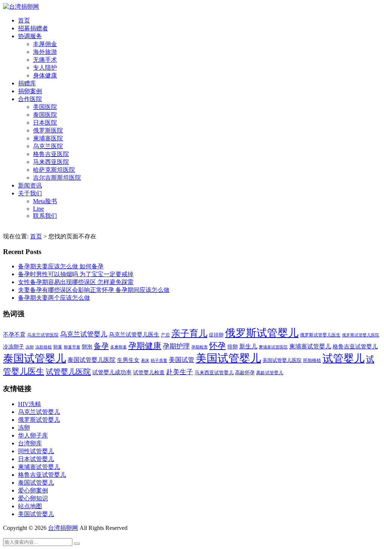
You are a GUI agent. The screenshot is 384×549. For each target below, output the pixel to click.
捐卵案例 (30, 91)
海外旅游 (45, 52)
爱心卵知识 (33, 498)
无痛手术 (45, 60)
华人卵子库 (33, 435)
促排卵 (216, 335)
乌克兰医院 (48, 146)
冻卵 (30, 347)
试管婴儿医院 (68, 371)
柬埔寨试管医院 (273, 347)
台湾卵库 (30, 443)
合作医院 (30, 99)
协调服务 (30, 36)
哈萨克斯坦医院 (54, 170)
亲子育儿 (189, 333)
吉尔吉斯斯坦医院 (57, 177)
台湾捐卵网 (63, 528)
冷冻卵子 (13, 347)
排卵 (232, 347)
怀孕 (217, 345)
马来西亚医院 (51, 162)
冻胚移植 (43, 347)
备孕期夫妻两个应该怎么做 (54, 298)
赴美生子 (179, 372)
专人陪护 (45, 67)
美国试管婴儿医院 (282, 360)
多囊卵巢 (118, 347)
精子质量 (159, 360)
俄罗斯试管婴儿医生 (320, 335)
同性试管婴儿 (36, 451)
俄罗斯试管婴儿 (261, 333)
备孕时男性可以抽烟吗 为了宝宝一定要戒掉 (76, 274)
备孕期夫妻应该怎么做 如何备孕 (61, 266)
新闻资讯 (30, 185)
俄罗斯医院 (48, 130)
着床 (145, 360)
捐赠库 (27, 83)
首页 (24, 20)
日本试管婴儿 (36, 459)
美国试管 (181, 359)
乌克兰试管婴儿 (83, 334)
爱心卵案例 (33, 490)
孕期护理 (176, 346)
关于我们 (30, 193)
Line (38, 208)
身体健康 (45, 75)
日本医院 (45, 122)
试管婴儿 (343, 358)
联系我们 (45, 216)
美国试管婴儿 (228, 358)
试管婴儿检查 (149, 372)
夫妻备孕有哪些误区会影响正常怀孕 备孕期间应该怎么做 (94, 290)
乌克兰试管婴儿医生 (134, 335)
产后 (165, 335)
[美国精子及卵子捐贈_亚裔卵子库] (21, 6)
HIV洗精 (29, 404)
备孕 (101, 346)
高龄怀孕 (245, 372)
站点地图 (30, 506)
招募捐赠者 (33, 28)
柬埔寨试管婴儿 (310, 346)
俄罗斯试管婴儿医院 (360, 335)
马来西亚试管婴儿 (214, 372)
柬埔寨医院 (48, 138)
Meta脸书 (45, 201)
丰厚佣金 (45, 44)
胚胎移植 (312, 360)
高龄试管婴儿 (269, 372)
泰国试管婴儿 (34, 358)
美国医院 (45, 107)
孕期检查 (199, 347)
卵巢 (57, 347)
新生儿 (248, 346)
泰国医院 (45, 115)
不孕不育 (14, 335)
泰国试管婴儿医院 (92, 360)
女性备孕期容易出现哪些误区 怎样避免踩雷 (76, 282)
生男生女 (128, 360)
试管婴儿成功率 (112, 372)
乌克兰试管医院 (42, 335)
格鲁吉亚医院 (51, 154)
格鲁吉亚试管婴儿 (355, 346)
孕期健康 (144, 345)
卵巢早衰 (72, 347)
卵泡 (87, 347)
